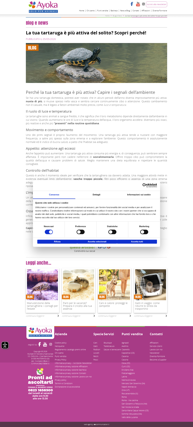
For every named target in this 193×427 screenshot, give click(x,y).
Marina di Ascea (128, 380)
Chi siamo (91, 10)
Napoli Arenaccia (129, 386)
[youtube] (137, 5)
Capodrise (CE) (128, 353)
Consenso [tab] (54, 194)
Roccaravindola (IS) (130, 393)
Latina (124, 376)
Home (81, 10)
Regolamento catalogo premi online (70, 349)
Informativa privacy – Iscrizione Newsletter (73, 363)
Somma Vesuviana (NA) (132, 413)
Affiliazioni (146, 10)
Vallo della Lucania (130, 417)
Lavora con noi (156, 349)
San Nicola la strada (130, 407)
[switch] (81, 232)
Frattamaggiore (128, 373)
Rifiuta (57, 241)
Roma (124, 397)
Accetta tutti (137, 241)
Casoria (125, 359)
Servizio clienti (156, 346)
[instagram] (143, 5)
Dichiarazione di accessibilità (67, 386)
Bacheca (114, 10)
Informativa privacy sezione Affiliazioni (71, 366)
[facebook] (132, 5)
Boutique (108, 342)
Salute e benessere (112, 349)
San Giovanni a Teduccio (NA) (134, 403)
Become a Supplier (158, 359)
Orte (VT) (126, 390)
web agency (88, 424)
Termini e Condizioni (63, 383)
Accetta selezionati (97, 241)
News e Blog (125, 10)
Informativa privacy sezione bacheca (70, 369)
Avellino (125, 346)
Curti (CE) (126, 366)
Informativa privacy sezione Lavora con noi (73, 376)
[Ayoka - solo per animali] (43, 7)
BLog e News (117, 16)
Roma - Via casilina (130, 400)
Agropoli (125, 342)
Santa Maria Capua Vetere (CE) (135, 410)
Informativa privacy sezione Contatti (70, 373)
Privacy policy (60, 380)
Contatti (136, 10)
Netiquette (59, 346)
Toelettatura (109, 346)
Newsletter (155, 353)
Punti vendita (102, 10)
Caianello (126, 349)
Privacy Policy (60, 359)
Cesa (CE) (126, 363)
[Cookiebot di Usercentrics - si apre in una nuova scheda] (144, 185)
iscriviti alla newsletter (156, 4)
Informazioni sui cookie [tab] (138, 194)
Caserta (125, 356)
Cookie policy (60, 342)
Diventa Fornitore (160, 10)
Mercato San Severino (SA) (133, 383)
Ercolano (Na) (127, 369)
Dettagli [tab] (96, 194)
